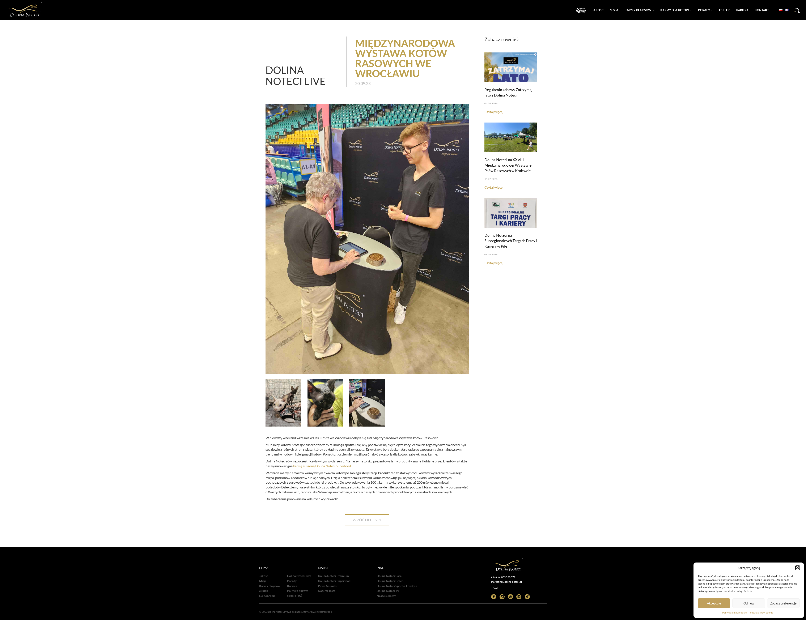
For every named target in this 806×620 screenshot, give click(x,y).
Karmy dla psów (638, 10)
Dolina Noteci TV (388, 591)
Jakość (597, 10)
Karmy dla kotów (675, 10)
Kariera (742, 10)
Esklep (724, 10)
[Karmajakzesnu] (581, 10)
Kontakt (762, 10)
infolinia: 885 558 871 (503, 577)
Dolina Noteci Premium (333, 576)
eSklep (263, 591)
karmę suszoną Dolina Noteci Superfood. (322, 466)
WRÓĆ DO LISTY (367, 520)
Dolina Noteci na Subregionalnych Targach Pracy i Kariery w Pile (510, 240)
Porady (704, 10)
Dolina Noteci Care (389, 576)
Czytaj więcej (493, 112)
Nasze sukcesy (386, 596)
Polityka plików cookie (734, 612)
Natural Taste (326, 591)
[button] (798, 568)
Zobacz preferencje (783, 603)
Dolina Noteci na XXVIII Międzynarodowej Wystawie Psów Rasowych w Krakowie (507, 165)
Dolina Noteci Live (299, 576)
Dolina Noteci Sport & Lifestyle (397, 586)
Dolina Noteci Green (390, 581)
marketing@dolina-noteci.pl (506, 581)
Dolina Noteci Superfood (334, 581)
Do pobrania (267, 596)
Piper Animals (327, 586)
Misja (614, 10)
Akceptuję (714, 603)
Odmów (748, 603)
